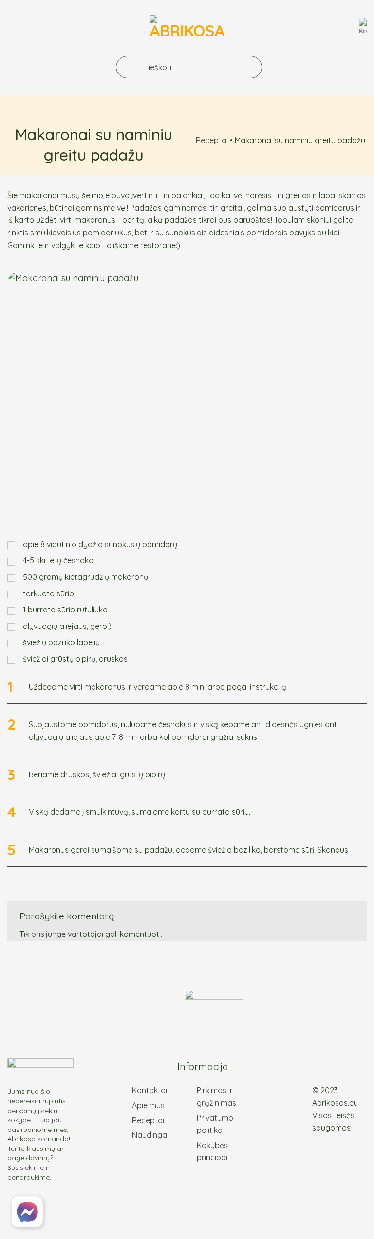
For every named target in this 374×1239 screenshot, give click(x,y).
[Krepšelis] (363, 26)
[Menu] (16, 26)
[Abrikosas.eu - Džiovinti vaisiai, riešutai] (187, 26)
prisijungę (48, 934)
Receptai (212, 140)
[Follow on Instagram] (345, 1068)
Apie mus (148, 1105)
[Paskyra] (346, 29)
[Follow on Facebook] (333, 1068)
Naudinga (149, 1135)
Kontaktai (149, 1090)
